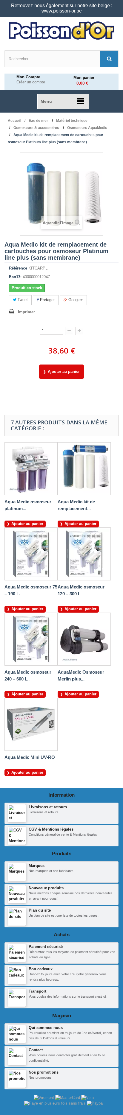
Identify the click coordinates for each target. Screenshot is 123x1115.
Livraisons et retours (48, 807)
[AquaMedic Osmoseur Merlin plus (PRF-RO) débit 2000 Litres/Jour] (84, 639)
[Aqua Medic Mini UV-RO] (31, 724)
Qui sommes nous (46, 1027)
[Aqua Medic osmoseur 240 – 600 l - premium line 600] (31, 639)
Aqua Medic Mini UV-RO (29, 757)
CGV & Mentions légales (51, 829)
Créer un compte (30, 82)
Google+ (75, 300)
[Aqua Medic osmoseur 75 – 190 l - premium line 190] (31, 553)
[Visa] (87, 1097)
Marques (36, 865)
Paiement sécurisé (46, 946)
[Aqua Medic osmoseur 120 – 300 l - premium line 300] (84, 553)
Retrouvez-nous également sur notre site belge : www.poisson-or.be (61, 8)
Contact (36, 1050)
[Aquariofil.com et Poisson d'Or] (61, 30)
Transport (37, 991)
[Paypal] (95, 1103)
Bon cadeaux (41, 969)
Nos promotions (44, 1072)
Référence (18, 268)
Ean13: (15, 277)
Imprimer (26, 312)
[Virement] (44, 1097)
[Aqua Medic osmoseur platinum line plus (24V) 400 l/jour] (31, 468)
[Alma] (55, 1103)
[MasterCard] (68, 1097)
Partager (47, 300)
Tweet (22, 300)
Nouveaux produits (46, 888)
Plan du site (40, 910)
